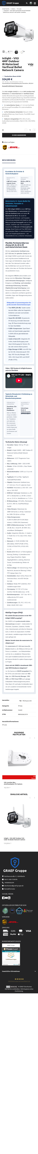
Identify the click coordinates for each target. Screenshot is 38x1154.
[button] (19, 971)
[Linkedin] (9, 897)
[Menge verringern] (25, 130)
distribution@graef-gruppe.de (13, 885)
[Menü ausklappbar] (35, 3)
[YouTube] (6, 897)
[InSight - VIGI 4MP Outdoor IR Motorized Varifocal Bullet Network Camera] (19, 32)
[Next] (34, 738)
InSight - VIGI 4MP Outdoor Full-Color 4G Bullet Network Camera (14, 839)
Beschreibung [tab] (9, 160)
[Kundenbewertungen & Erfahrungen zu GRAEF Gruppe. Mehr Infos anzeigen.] (11, 954)
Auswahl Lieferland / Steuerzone (12, 86)
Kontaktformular (9, 889)
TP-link (20, 706)
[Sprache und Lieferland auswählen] (30, 3)
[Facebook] (3, 897)
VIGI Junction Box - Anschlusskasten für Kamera (13, 783)
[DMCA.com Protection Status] (12, 986)
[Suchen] (26, 3)
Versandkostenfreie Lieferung (16, 81)
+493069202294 (9, 882)
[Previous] (30, 738)
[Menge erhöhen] (34, 130)
